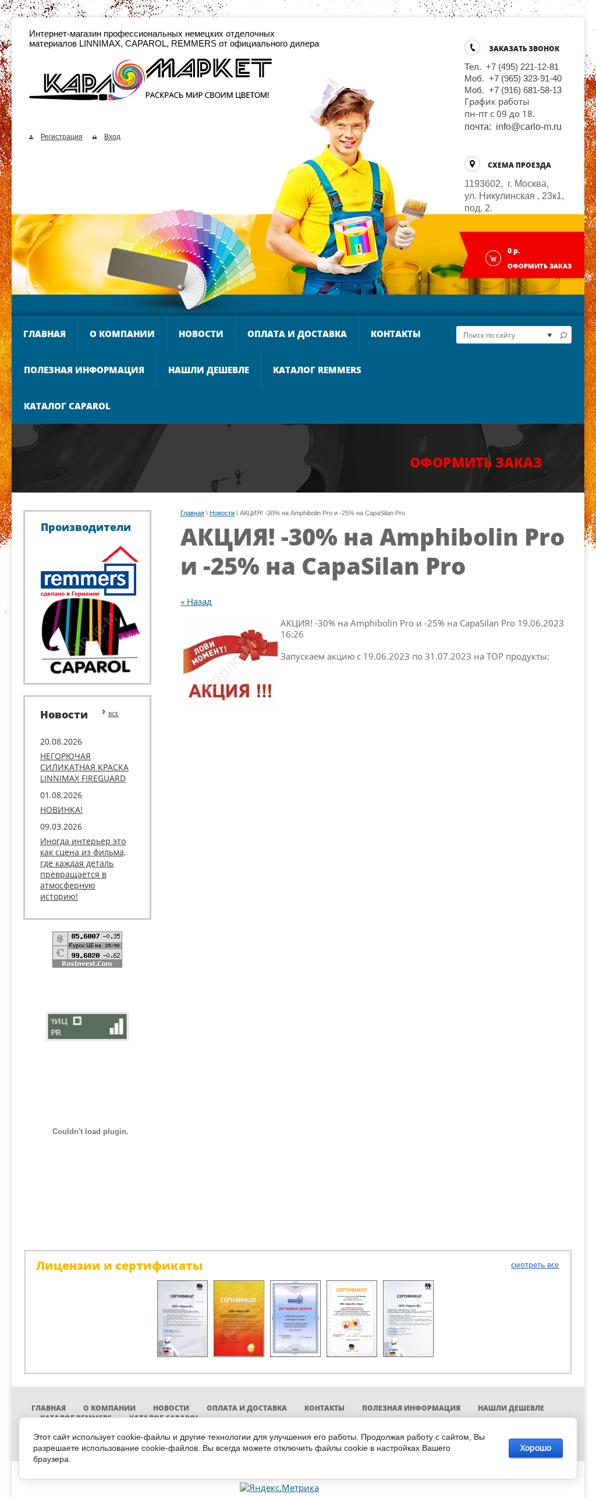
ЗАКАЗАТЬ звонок (524, 49)
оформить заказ (476, 462)
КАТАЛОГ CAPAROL (67, 406)
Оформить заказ (540, 265)
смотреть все (535, 1264)
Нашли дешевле (208, 370)
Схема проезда (519, 165)
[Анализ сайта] (87, 1025)
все (113, 714)
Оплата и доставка (297, 333)
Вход (112, 137)
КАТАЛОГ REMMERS (317, 370)
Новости (201, 333)
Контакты (396, 333)
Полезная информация (84, 370)
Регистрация (62, 137)
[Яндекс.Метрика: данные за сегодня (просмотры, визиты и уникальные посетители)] (279, 1487)
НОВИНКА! (61, 809)
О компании (122, 333)
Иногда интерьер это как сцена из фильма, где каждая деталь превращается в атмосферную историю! (83, 868)
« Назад (196, 601)
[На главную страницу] (151, 84)
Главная (44, 333)
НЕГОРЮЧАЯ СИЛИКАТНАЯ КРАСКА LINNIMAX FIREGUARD (84, 767)
